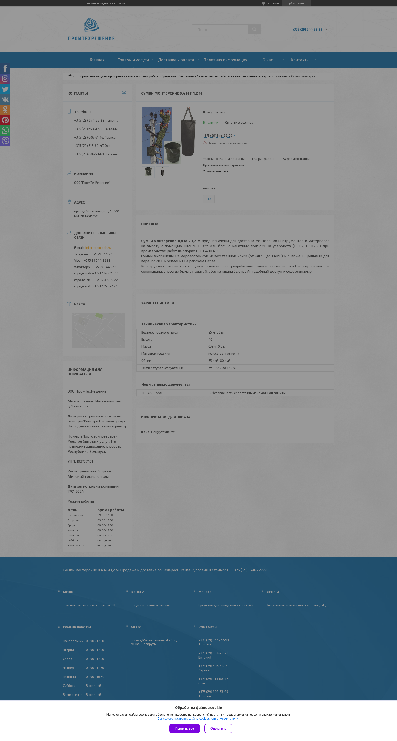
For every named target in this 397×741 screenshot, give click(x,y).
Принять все (184, 728)
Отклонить (218, 728)
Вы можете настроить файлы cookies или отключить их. (197, 718)
